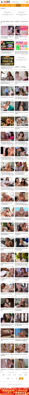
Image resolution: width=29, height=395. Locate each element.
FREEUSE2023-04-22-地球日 (7, 97)
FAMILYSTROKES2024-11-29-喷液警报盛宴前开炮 (7, 218)
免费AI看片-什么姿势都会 (20, 67)
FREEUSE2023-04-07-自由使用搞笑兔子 (21, 128)
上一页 (9, 374)
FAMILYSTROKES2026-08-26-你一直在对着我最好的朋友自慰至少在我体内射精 (21, 144)
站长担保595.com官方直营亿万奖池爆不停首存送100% (7, 67)
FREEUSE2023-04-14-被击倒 (7, 127)
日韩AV (7, 5)
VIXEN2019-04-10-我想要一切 (21, 369)
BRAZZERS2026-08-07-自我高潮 (7, 264)
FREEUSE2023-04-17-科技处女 (7, 113)
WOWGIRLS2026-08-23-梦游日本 (7, 339)
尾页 (26, 374)
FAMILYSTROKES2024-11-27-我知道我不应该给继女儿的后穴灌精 (21, 219)
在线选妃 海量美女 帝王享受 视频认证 (21, 37)
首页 (2, 5)
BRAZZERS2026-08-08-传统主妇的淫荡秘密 (21, 249)
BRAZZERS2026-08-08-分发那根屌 (7, 249)
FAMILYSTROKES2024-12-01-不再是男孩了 (7, 203)
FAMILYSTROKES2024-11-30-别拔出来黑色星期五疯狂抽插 (21, 204)
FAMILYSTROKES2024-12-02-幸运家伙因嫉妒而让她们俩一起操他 (21, 189)
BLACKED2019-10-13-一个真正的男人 (7, 279)
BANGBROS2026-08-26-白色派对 (7, 309)
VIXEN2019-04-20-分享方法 (21, 354)
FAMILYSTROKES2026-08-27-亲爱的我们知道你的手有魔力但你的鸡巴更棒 (7, 144)
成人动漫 (24, 5)
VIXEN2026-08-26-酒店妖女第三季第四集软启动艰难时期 (21, 339)
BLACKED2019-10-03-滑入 (7, 293)
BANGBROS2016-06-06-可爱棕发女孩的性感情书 (7, 82)
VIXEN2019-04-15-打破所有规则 (7, 370)
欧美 (18, 5)
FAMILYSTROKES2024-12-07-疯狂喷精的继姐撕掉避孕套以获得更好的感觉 (7, 174)
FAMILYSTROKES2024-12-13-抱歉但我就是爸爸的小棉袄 (7, 158)
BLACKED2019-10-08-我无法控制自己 (21, 279)
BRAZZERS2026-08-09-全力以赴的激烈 (21, 234)
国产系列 (13, 5)
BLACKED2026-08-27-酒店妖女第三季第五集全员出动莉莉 (21, 264)
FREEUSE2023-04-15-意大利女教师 (21, 113)
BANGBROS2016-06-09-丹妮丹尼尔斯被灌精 (21, 309)
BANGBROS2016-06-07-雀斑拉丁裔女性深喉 (21, 324)
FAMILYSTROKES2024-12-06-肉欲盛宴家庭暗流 (21, 173)
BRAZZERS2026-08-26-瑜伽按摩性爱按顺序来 (7, 234)
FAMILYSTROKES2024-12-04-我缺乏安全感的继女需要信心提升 (7, 189)
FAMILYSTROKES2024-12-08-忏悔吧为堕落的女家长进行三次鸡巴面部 (21, 159)
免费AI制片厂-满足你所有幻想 (21, 21)
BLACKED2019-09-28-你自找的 (21, 294)
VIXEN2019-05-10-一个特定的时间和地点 (7, 355)
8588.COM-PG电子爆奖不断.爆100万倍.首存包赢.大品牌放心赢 (21, 53)
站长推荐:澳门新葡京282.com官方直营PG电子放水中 (7, 52)
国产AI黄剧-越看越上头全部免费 (7, 22)
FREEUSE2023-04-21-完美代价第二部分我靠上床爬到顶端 (21, 97)
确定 (21, 378)
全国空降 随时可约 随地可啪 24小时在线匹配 (7, 37)
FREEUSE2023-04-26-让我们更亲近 (21, 82)
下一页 (20, 374)
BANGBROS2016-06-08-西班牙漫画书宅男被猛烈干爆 (7, 324)
